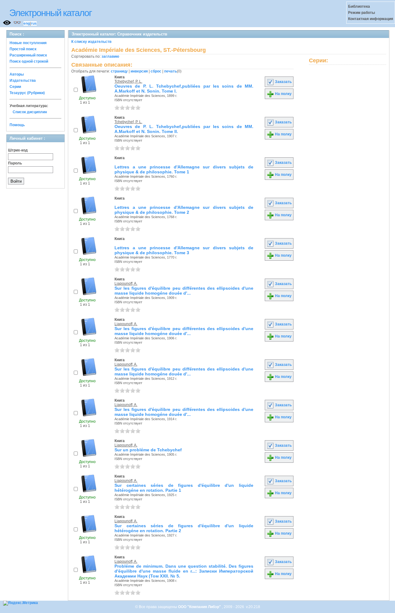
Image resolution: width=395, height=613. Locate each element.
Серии (15, 87)
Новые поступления (28, 43)
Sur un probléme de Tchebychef (148, 449)
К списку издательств (91, 41)
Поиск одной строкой (29, 61)
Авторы (17, 74)
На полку (283, 94)
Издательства (23, 80)
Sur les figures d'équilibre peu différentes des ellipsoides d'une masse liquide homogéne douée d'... (183, 291)
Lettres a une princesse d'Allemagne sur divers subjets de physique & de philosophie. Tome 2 (183, 210)
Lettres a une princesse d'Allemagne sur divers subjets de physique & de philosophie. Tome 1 (183, 169)
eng (26, 23)
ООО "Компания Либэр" (200, 607)
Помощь (17, 125)
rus (34, 23)
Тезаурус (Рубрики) (27, 93)
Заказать (283, 82)
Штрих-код (18, 150)
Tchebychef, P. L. (128, 81)
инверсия (139, 71)
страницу (119, 71)
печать (170, 71)
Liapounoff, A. (125, 283)
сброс (156, 71)
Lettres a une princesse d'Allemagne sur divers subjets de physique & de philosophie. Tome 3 (183, 250)
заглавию (110, 56)
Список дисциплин (30, 112)
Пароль (15, 163)
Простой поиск (23, 49)
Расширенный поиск (28, 55)
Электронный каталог (50, 13)
